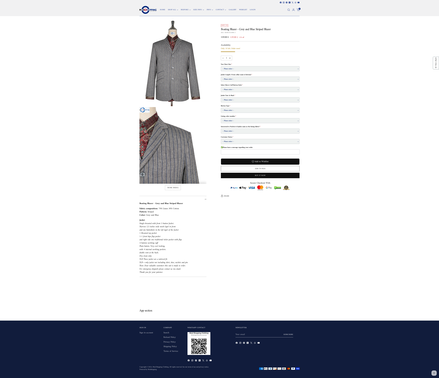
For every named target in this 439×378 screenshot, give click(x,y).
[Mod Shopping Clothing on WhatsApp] (295, 2)
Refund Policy (169, 337)
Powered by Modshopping (148, 369)
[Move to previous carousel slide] (292, 297)
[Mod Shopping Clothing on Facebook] (281, 2)
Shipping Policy (170, 346)
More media (172, 187)
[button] (436, 63)
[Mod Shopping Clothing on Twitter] (293, 2)
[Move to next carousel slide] (298, 297)
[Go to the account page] (293, 10)
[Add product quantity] (230, 58)
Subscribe (288, 334)
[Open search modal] (288, 10)
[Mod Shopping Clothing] (148, 10)
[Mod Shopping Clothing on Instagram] (284, 2)
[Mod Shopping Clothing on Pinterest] (287, 2)
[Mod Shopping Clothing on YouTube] (298, 2)
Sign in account (146, 333)
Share (226, 196)
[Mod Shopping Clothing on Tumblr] (290, 2)
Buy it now (260, 175)
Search (166, 333)
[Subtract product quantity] (223, 58)
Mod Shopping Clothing (161, 366)
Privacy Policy (169, 342)
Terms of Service (170, 351)
